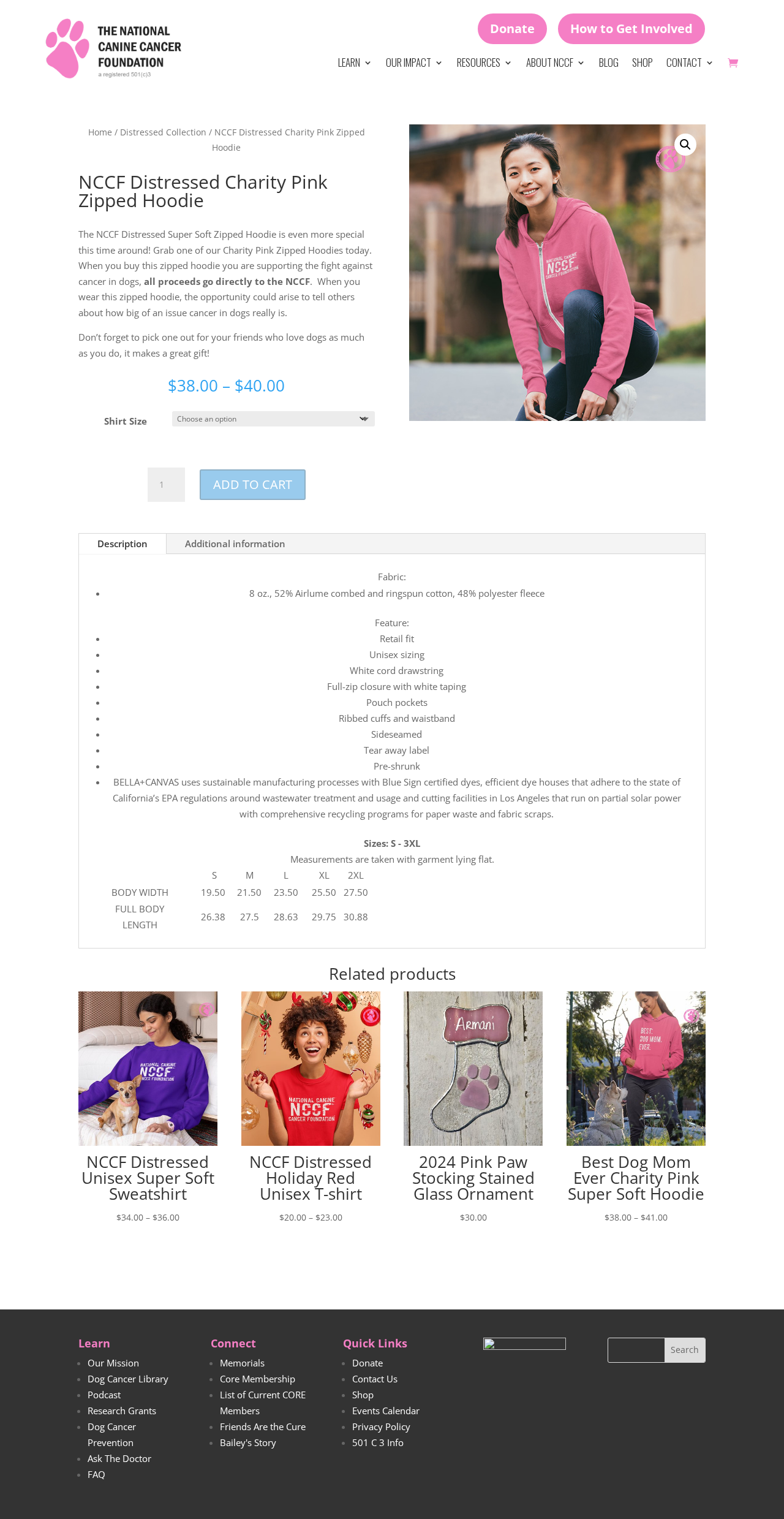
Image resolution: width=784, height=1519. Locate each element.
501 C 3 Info (378, 1442)
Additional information (235, 543)
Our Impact (408, 62)
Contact (684, 62)
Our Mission (113, 1363)
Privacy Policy (381, 1426)
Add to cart (252, 484)
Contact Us (375, 1379)
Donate (512, 28)
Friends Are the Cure (263, 1426)
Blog (609, 62)
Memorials (242, 1363)
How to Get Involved (631, 28)
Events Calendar (386, 1410)
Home (100, 132)
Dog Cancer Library (128, 1379)
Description (122, 543)
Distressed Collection (163, 132)
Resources (478, 62)
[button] (685, 145)
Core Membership (257, 1379)
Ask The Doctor (119, 1458)
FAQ (96, 1474)
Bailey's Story (248, 1442)
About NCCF (549, 62)
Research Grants (122, 1410)
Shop (642, 62)
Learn (349, 62)
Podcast (104, 1394)
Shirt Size (125, 421)
